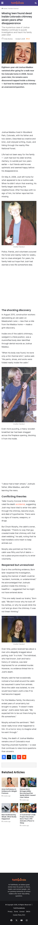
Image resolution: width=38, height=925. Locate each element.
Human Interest (13, 8)
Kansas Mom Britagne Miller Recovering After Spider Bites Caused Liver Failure (27, 793)
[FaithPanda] (17, 3)
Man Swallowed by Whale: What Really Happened (9, 817)
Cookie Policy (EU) (19, 915)
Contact (22, 911)
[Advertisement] (19, 110)
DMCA (28, 911)
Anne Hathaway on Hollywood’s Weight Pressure (9, 791)
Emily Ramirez (8, 39)
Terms (16, 911)
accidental (20, 504)
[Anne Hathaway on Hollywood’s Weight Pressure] (10, 782)
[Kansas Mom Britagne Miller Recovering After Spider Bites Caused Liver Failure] (28, 782)
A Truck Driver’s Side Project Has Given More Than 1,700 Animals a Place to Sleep (27, 819)
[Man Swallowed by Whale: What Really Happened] (10, 808)
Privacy (10, 911)
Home (5, 8)
